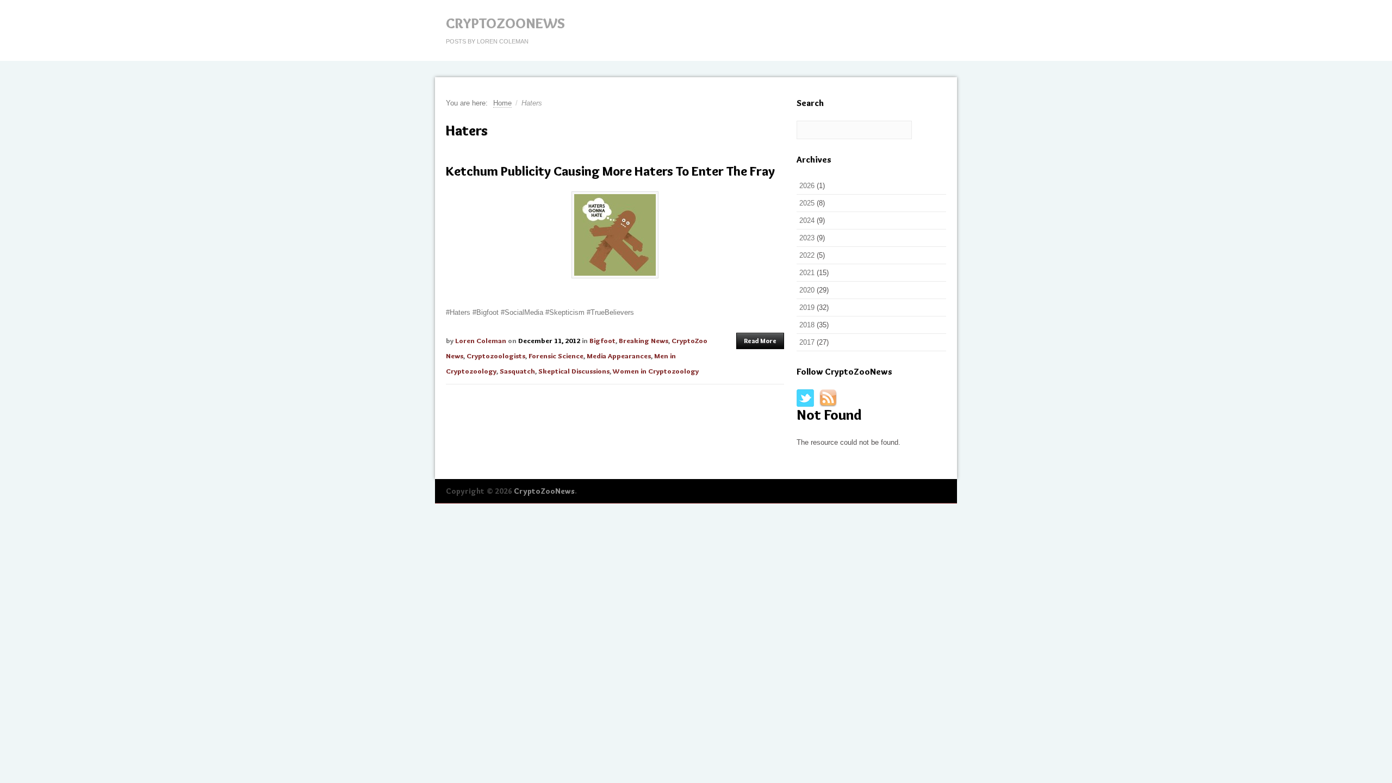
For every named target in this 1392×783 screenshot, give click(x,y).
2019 (807, 307)
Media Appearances (619, 355)
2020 (807, 290)
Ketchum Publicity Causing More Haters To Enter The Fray (610, 171)
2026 (807, 186)
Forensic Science (556, 355)
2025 (807, 203)
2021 (807, 273)
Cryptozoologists (496, 355)
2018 (807, 325)
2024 (807, 220)
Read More (760, 341)
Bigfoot (602, 340)
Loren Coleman (480, 340)
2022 (807, 255)
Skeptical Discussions (574, 370)
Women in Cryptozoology (656, 370)
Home (502, 103)
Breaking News (643, 340)
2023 (807, 238)
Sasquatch (517, 370)
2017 (807, 342)
